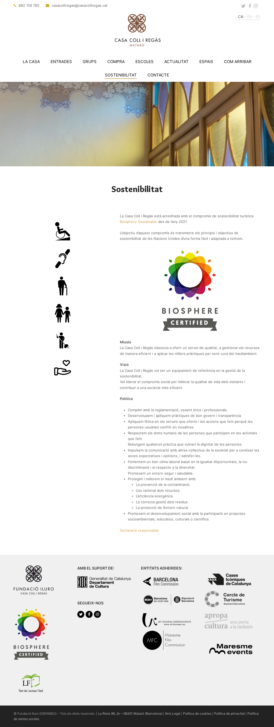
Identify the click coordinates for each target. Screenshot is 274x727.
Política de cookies (197, 713)
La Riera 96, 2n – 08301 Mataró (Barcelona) (130, 713)
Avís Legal (172, 713)
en (249, 16)
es (258, 16)
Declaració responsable (139, 530)
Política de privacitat (229, 713)
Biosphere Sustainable (138, 221)
